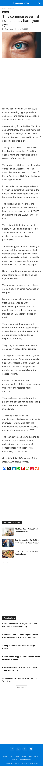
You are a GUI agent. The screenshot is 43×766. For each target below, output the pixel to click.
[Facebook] (12, 749)
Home (4, 9)
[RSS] (24, 749)
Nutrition (11, 9)
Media (36, 757)
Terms (17, 757)
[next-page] (7, 562)
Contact (14, 759)
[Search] (40, 3)
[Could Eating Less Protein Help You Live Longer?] (8, 554)
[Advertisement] (21, 82)
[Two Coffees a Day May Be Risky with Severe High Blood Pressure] (8, 543)
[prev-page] (3, 562)
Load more (20, 687)
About (5, 757)
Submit (30, 757)
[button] (4, 3)
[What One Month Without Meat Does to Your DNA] (8, 532)
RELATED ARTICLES (12, 522)
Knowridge (9, 29)
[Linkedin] (18, 749)
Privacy (23, 757)
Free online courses (25, 759)
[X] (31, 749)
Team (10, 757)
